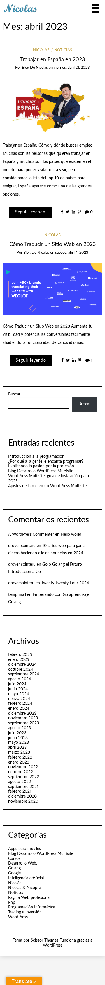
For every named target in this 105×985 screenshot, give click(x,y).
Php (11, 903)
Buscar (14, 394)
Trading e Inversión (25, 912)
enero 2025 (18, 660)
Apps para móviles (24, 849)
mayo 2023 (18, 743)
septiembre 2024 (23, 674)
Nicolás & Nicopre (24, 888)
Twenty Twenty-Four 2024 (65, 583)
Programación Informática (31, 907)
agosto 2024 (19, 679)
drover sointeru (22, 546)
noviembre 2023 (23, 718)
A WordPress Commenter (31, 535)
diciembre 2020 (22, 796)
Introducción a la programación (36, 457)
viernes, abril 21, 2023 (72, 68)
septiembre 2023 (23, 723)
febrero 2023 (20, 757)
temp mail (17, 595)
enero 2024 (18, 709)
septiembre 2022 (23, 777)
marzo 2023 (19, 752)
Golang (14, 868)
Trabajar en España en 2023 (52, 59)
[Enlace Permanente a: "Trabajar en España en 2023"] (53, 106)
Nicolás (41, 50)
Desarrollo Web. (22, 863)
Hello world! (72, 535)
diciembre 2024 (22, 665)
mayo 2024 (18, 694)
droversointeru (21, 583)
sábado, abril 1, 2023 (71, 253)
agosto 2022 (19, 782)
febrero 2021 (20, 791)
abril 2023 (17, 748)
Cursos (14, 859)
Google (14, 873)
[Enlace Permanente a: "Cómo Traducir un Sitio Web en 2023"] (53, 289)
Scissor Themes (44, 940)
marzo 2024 (19, 699)
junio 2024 (18, 689)
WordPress (18, 917)
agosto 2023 (19, 728)
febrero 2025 (20, 655)
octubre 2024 (20, 670)
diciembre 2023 (22, 713)
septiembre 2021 (23, 787)
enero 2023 (18, 762)
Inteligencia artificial (26, 878)
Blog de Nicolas (35, 68)
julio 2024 (17, 684)
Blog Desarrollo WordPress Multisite (40, 471)
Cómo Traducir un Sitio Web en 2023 (52, 244)
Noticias (63, 50)
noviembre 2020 (23, 801)
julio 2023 (17, 733)
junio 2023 (18, 738)
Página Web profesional (29, 898)
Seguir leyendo (30, 212)
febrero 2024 (20, 704)
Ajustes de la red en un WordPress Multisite (47, 486)
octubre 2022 (20, 772)
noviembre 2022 (23, 767)
